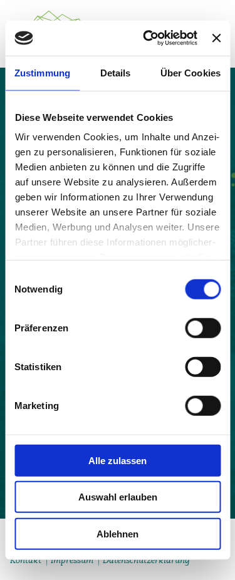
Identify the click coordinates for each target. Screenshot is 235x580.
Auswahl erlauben (117, 497)
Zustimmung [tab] (42, 72)
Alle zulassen (117, 460)
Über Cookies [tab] (190, 72)
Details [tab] (115, 72)
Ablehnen (117, 533)
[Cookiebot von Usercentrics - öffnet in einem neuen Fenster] (147, 38)
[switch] (203, 328)
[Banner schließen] (216, 38)
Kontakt (25, 560)
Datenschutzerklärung (146, 560)
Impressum (72, 560)
